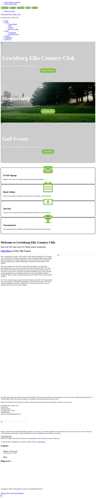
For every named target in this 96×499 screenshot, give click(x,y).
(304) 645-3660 (12, 457)
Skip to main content (10, 4)
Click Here (6, 251)
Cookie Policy (41, 442)
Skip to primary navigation (12, 2)
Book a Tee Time (9, 11)
